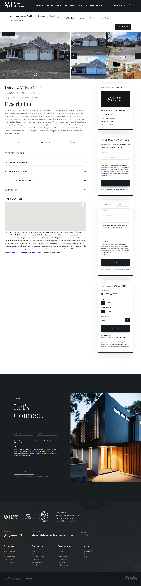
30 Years (106, 293)
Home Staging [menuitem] (36, 565)
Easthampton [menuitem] (62, 559)
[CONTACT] (123, 27)
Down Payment (106, 308)
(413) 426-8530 (14, 535)
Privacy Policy (107, 175)
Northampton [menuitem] (62, 557)
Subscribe (115, 183)
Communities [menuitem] (62, 5)
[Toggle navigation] (134, 5)
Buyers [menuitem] (34, 551)
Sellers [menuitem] (34, 554)
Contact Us (104, 124)
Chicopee (32, 253)
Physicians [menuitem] (83, 5)
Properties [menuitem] (39, 5)
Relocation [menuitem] (35, 559)
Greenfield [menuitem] (61, 562)
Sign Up (116, 5)
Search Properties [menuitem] (10, 551)
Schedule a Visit (122, 204)
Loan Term (105, 290)
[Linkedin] (85, 535)
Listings (12, 253)
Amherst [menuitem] (60, 551)
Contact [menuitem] (99, 5)
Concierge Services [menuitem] (38, 557)
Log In (123, 5)
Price (102, 299)
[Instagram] (88, 535)
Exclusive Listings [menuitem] (9, 557)
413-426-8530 (108, 114)
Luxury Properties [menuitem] (9, 562)
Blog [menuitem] (92, 5)
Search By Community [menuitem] (11, 554)
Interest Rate (105, 316)
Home (7, 253)
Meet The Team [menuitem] (89, 551)
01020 (39, 253)
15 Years (115, 293)
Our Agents (111, 124)
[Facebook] (81, 535)
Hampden (24, 253)
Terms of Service (106, 271)
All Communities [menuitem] (63, 565)
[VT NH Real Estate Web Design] (131, 578)
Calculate (115, 328)
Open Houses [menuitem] (8, 559)
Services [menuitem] (50, 5)
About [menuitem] (72, 5)
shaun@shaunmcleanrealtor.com (52, 535)
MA (18, 253)
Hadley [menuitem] (60, 554)
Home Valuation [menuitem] (37, 562)
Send (115, 262)
